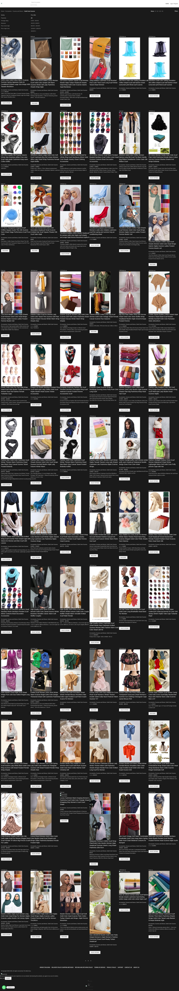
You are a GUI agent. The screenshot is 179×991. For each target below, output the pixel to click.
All (31, 18)
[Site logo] (5, 3)
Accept (8, 978)
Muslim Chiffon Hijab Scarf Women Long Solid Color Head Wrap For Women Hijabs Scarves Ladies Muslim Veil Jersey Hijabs (15, 916)
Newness (3, 23)
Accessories (8, 11)
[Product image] (11, 68)
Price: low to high (5, 25)
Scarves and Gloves (18, 11)
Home (2, 11)
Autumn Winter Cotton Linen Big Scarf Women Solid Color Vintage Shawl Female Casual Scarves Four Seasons (104, 317)
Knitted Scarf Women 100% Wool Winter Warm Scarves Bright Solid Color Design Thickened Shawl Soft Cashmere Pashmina (45, 695)
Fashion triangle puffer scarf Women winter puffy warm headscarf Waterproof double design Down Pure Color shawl (133, 462)
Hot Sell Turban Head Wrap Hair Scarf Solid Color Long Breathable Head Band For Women (132, 611)
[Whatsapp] (4, 987)
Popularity (3, 18)
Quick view (3, 106)
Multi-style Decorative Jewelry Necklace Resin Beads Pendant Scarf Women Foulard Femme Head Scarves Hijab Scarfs (163, 838)
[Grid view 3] (169, 11)
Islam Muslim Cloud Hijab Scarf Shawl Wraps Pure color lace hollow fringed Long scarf (15, 695)
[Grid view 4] (172, 11)
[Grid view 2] (166, 11)
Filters (176, 11)
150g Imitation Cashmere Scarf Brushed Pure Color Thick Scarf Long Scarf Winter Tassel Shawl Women (103, 83)
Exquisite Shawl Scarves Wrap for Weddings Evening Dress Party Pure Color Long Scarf (104, 389)
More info (2, 978)
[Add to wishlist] (3, 100)
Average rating (4, 20)
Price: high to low (5, 28)
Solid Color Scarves (23, 90)
